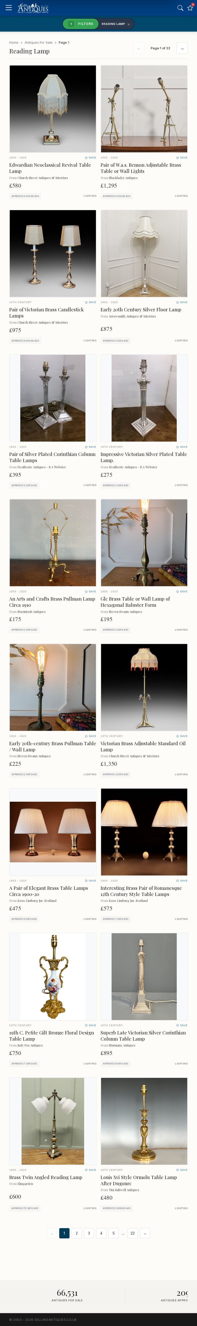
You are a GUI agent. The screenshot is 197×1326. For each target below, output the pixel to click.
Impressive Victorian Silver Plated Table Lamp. (144, 457)
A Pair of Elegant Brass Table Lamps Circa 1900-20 (48, 891)
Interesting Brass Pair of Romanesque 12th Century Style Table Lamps (141, 891)
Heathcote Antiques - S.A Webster (41, 467)
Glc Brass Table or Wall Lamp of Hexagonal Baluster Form (135, 601)
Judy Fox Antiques (30, 1045)
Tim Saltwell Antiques (124, 1190)
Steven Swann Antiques (125, 611)
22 (133, 1233)
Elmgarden (25, 1183)
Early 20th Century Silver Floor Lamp (141, 309)
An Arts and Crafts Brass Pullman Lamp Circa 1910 (52, 601)
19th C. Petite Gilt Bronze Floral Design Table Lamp (51, 1035)
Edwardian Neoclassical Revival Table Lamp (50, 168)
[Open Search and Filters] (180, 8)
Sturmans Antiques (122, 1045)
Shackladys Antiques (123, 177)
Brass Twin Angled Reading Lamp (45, 1177)
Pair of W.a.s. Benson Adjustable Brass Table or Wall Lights (141, 168)
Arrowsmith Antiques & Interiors (132, 316)
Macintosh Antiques (31, 611)
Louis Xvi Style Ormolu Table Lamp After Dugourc (139, 1180)
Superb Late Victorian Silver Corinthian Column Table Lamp (143, 1035)
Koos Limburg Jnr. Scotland (36, 900)
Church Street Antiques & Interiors (42, 177)
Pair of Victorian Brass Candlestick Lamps (46, 312)
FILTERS (81, 24)
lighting (90, 196)
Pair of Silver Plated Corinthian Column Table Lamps (52, 457)
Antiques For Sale (39, 42)
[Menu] (8, 8)
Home (13, 42)
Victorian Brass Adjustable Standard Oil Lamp (143, 746)
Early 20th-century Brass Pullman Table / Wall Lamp (52, 746)
